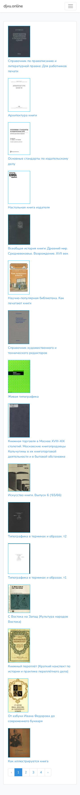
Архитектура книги (22, 115)
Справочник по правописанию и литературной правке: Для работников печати (37, 66)
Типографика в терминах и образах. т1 (37, 577)
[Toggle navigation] (70, 6)
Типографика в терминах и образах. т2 (37, 536)
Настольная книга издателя (29, 207)
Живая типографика (23, 396)
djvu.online (13, 6)
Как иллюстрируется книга (28, 761)
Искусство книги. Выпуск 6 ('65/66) (35, 495)
